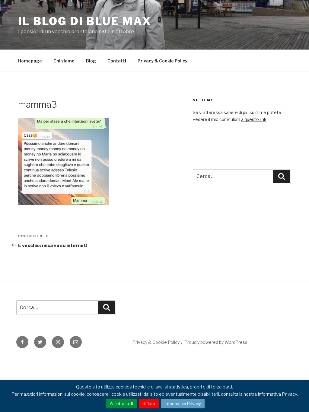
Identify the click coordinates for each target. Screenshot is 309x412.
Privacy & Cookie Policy (162, 60)
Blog (91, 60)
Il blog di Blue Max (84, 21)
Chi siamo (64, 60)
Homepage (30, 60)
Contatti (116, 60)
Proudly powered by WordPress (215, 342)
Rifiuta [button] (149, 403)
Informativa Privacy (183, 403)
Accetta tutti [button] (121, 403)
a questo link (253, 119)
